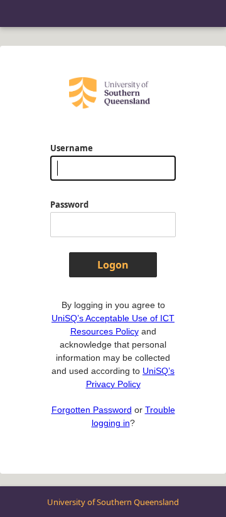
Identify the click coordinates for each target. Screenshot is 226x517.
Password (69, 204)
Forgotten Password (91, 410)
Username (71, 148)
